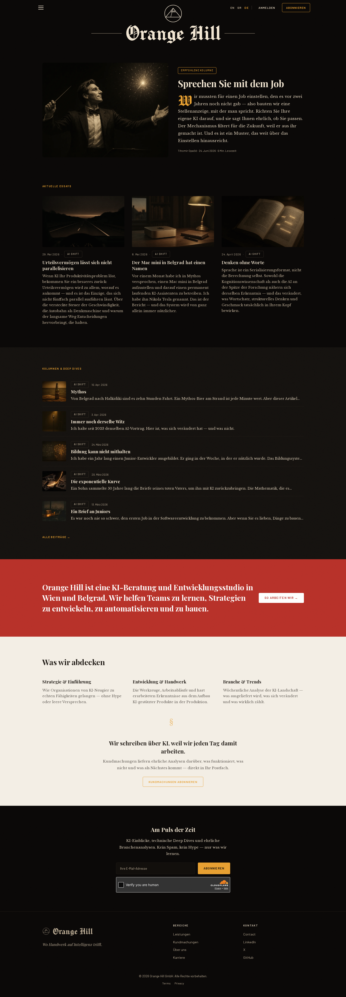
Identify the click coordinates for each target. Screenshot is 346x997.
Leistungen (181, 934)
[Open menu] (41, 7)
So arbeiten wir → (281, 598)
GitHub (248, 957)
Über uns (179, 950)
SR (239, 7)
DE (246, 7)
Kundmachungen (185, 942)
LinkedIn (249, 942)
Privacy (179, 983)
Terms (166, 983)
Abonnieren (296, 7)
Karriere (179, 957)
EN (232, 7)
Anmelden (266, 7)
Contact (249, 934)
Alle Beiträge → (56, 537)
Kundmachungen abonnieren (173, 781)
